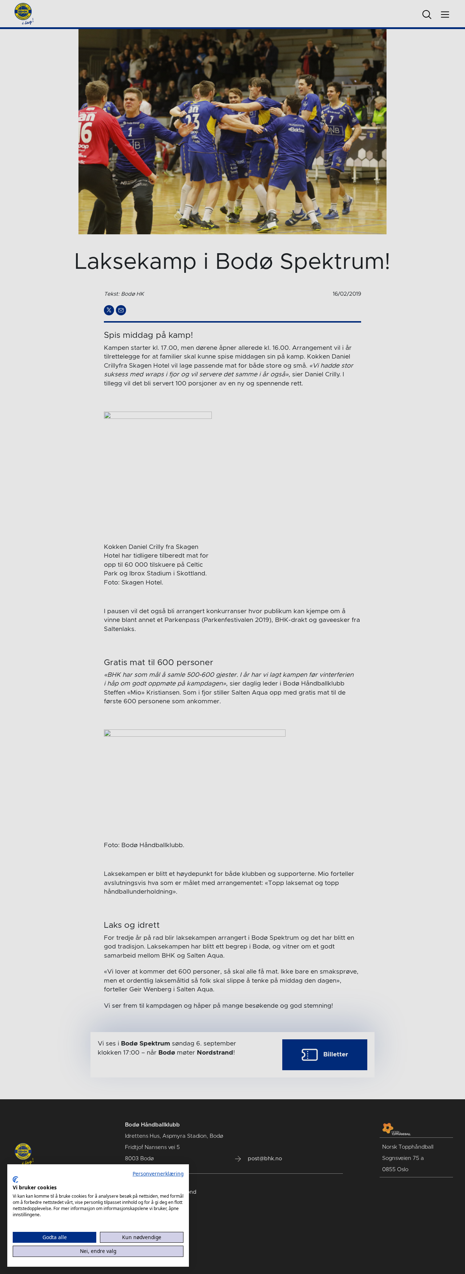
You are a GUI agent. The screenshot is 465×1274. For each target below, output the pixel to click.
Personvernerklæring (158, 1173)
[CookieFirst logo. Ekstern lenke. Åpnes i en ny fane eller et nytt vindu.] (15, 1179)
